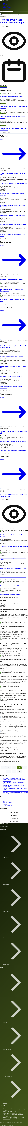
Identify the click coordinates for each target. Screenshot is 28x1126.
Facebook (15, 812)
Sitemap (5, 804)
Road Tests (6, 9)
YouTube (15, 815)
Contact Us (6, 801)
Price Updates (7, 7)
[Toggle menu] (0, 13)
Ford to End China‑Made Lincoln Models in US (15, 791)
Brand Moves (6, 4)
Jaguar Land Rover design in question (11, 376)
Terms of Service (7, 805)
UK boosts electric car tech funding (11, 356)
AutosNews (4, 0)
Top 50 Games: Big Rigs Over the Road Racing (13, 224)
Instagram (15, 821)
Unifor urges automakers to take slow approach (13, 183)
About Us (5, 799)
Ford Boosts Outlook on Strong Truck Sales (12, 215)
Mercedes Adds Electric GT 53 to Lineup (13, 441)
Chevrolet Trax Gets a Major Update (11, 96)
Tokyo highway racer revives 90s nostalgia (12, 21)
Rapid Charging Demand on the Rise (10, 594)
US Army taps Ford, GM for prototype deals (14, 677)
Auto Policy (6, 3)
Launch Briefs (6, 6)
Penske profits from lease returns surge (13, 450)
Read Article (3, 87)
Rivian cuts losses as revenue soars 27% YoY (13, 568)
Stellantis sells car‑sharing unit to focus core (13, 577)
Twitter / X (15, 818)
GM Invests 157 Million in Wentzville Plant (13, 691)
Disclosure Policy (7, 802)
